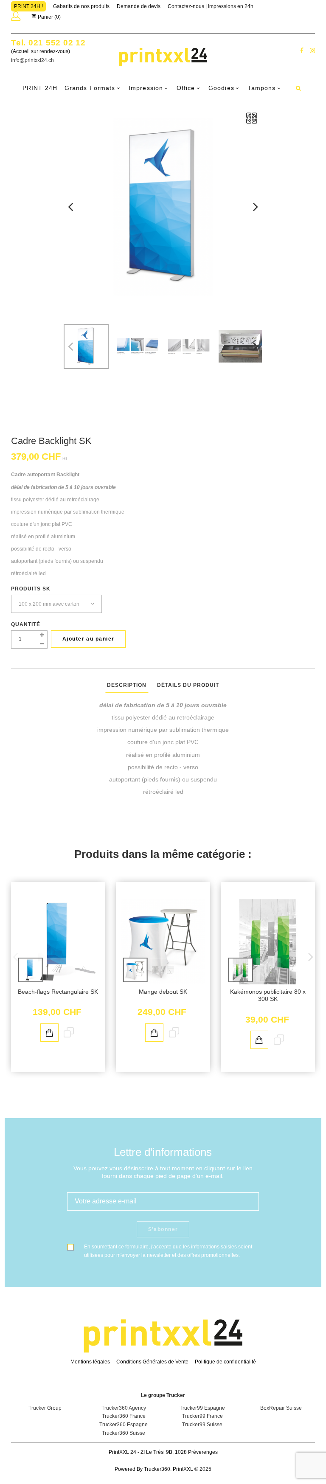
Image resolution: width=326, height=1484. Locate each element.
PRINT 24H (39, 88)
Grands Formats (90, 88)
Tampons (261, 88)
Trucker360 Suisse (123, 1433)
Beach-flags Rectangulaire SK (58, 992)
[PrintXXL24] (163, 56)
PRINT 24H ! (28, 6)
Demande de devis (138, 6)
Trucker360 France (124, 1416)
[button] (15, 18)
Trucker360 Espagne (123, 1425)
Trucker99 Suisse (202, 1425)
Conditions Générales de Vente (152, 1362)
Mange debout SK (163, 992)
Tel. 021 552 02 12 (48, 42)
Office (186, 88)
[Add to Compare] (69, 1033)
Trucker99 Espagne (202, 1408)
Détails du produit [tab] (188, 685)
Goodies (221, 88)
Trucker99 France (202, 1416)
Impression (146, 88)
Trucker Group (45, 1408)
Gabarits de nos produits (81, 6)
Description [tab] (126, 685)
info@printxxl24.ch (32, 60)
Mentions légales (90, 1362)
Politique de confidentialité (225, 1362)
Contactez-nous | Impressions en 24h (210, 6)
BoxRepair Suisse (281, 1408)
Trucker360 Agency (123, 1408)
